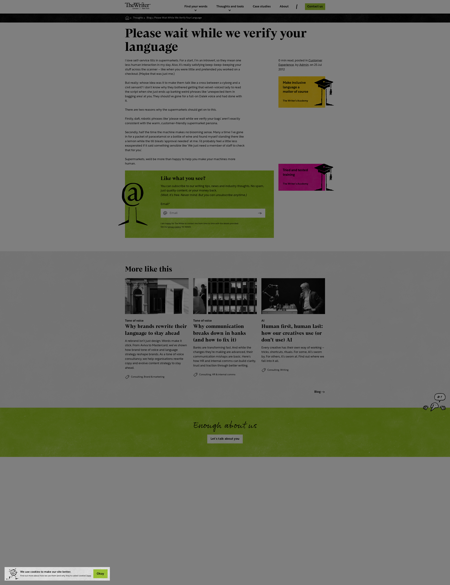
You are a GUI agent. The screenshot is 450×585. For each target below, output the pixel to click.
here (89, 576)
